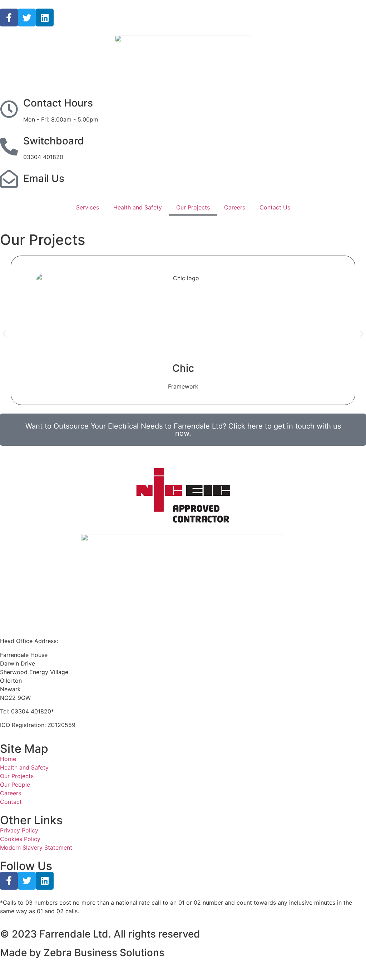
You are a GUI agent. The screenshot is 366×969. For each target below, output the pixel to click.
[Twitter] (27, 17)
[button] (4, 333)
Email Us (43, 178)
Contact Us (274, 207)
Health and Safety (137, 207)
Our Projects (193, 207)
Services (87, 207)
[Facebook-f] (9, 17)
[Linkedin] (45, 17)
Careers (234, 207)
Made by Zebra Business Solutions (82, 952)
